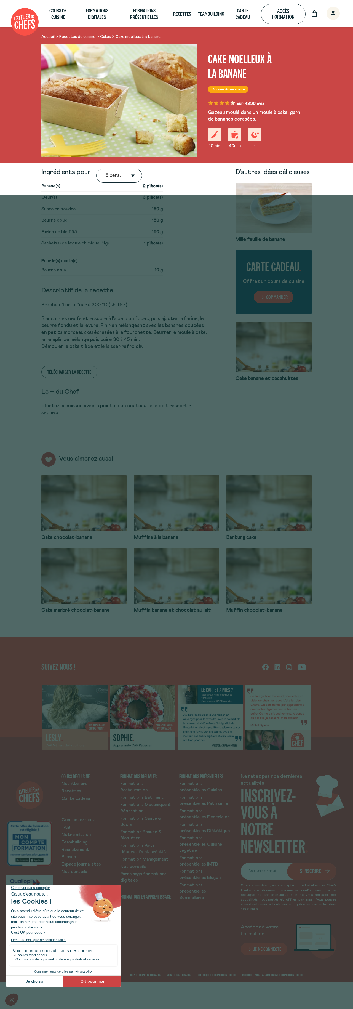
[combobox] (105, 176)
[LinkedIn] (277, 666)
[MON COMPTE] (327, 13)
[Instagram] (289, 666)
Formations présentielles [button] (144, 13)
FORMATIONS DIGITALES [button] (97, 13)
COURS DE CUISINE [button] (58, 13)
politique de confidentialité (264, 895)
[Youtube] (302, 666)
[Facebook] (265, 666)
